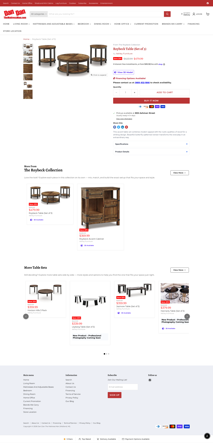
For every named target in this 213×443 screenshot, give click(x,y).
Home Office (27, 3)
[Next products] (187, 316)
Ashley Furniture (124, 53)
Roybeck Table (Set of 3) (40, 213)
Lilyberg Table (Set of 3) (83, 327)
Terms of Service (73, 394)
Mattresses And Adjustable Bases (53, 24)
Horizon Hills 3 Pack (37, 310)
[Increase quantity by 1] (135, 92)
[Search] (167, 14)
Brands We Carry (172, 24)
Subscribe (82, 3)
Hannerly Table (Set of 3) (173, 311)
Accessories (93, 3)
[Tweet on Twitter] (118, 127)
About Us (70, 383)
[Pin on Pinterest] (126, 127)
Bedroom (83, 24)
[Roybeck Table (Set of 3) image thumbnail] (28, 46)
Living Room (20, 24)
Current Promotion (146, 24)
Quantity (117, 87)
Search (6, 3)
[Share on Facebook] (114, 127)
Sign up (114, 395)
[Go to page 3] (108, 353)
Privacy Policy (72, 397)
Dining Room (102, 24)
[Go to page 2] (106, 353)
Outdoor (72, 3)
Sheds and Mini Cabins (44, 3)
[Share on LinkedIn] (122, 127)
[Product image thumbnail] (28, 52)
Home (6, 24)
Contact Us (15, 3)
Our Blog (70, 401)
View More (178, 173)
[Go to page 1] (104, 354)
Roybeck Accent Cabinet (91, 239)
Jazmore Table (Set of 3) (128, 306)
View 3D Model (125, 72)
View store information (124, 119)
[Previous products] (26, 316)
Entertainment (106, 3)
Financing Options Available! (130, 78)
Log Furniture (61, 3)
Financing (194, 24)
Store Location (12, 31)
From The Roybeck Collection (126, 45)
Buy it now (151, 100)
